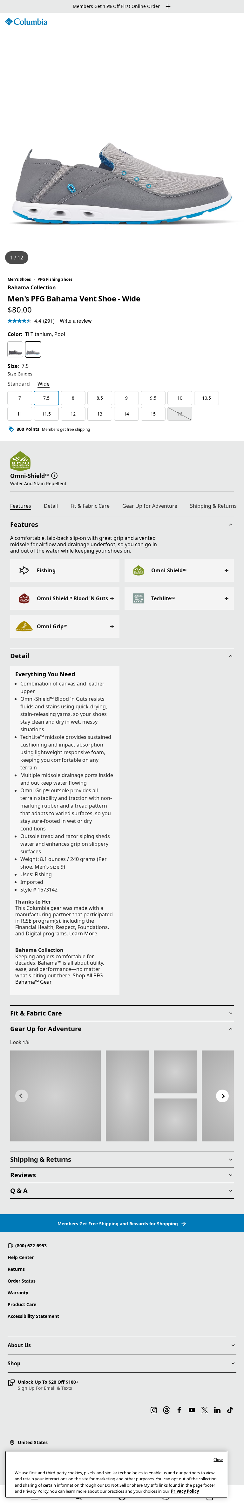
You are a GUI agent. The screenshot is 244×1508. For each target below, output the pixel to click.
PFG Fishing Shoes (54, 279)
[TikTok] (230, 1410)
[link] (55, 1095)
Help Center (21, 1257)
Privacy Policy (185, 1491)
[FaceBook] (179, 1410)
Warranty (18, 1293)
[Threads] (166, 1410)
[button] (54, 475)
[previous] (21, 1096)
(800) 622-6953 (31, 1246)
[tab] (19, 384)
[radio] (15, 349)
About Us (19, 1345)
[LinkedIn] (217, 1410)
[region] (122, 141)
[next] (222, 1096)
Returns (16, 1269)
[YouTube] (192, 1410)
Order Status (22, 1281)
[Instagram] (153, 1410)
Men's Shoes (19, 279)
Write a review (76, 320)
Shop (14, 1363)
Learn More (83, 933)
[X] (204, 1410)
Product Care (22, 1304)
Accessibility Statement (33, 1316)
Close (218, 1459)
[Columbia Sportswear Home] (26, 21)
